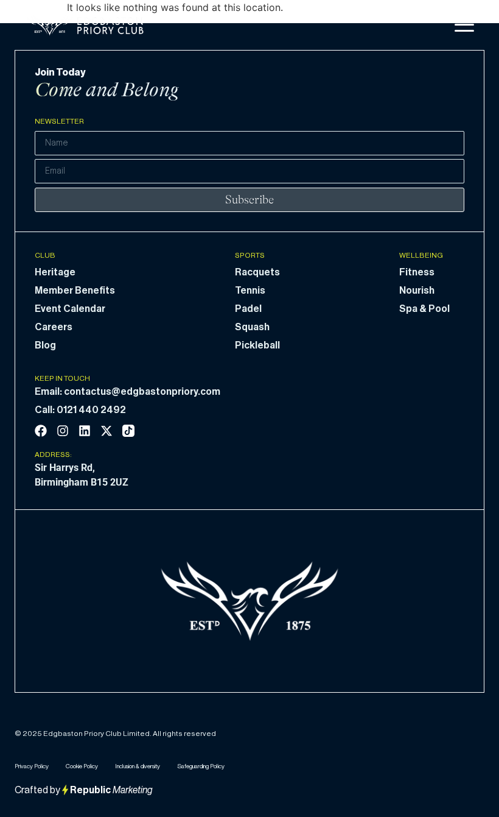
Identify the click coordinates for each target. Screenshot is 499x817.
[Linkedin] (85, 431)
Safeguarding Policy (201, 766)
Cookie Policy (82, 766)
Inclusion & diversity (137, 766)
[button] (464, 25)
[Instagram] (63, 431)
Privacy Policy (32, 766)
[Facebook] (41, 431)
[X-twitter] (106, 431)
